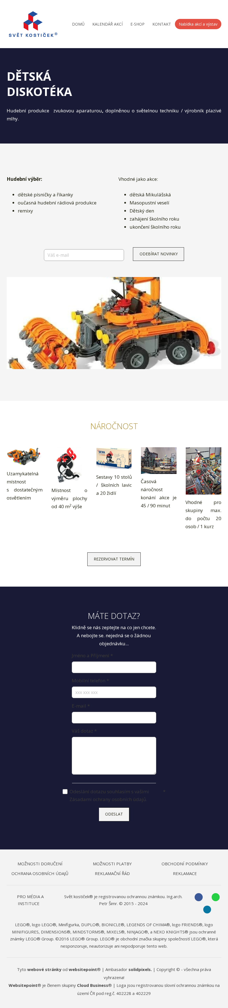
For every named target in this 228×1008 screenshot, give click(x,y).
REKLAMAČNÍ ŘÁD (112, 873)
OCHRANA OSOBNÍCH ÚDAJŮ (39, 873)
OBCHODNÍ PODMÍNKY (185, 863)
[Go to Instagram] (207, 910)
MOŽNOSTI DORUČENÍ (40, 863)
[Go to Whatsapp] (216, 897)
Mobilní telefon (90, 680)
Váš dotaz (84, 731)
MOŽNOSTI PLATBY (112, 863)
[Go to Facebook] (199, 897)
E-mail (81, 706)
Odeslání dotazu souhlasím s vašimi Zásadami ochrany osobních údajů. (117, 795)
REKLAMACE (185, 873)
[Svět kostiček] (33, 24)
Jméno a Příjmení (92, 655)
